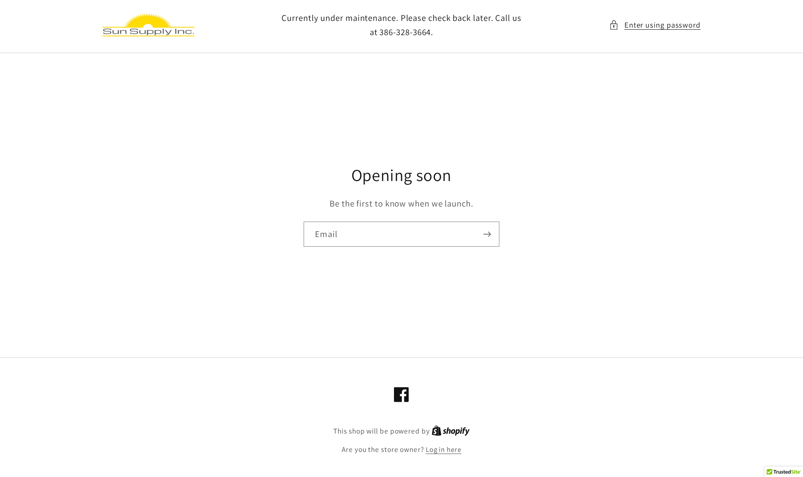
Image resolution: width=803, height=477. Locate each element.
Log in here (443, 449)
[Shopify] (451, 431)
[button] (655, 25)
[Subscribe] (487, 234)
